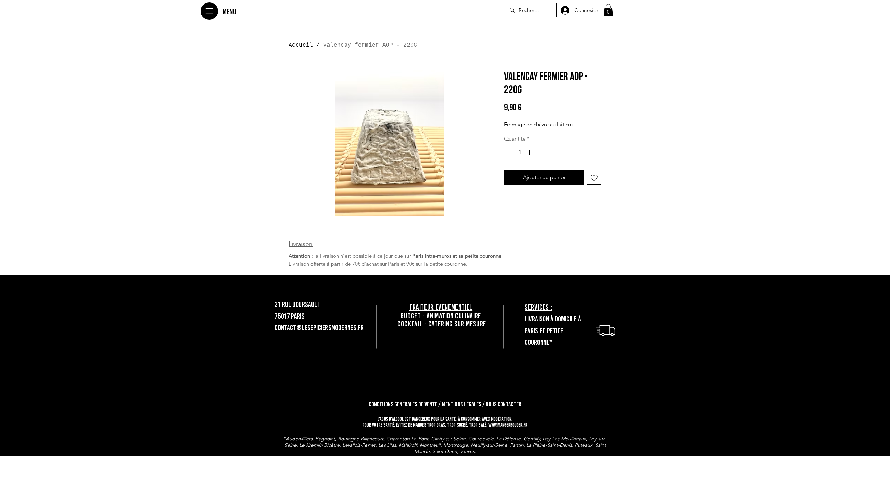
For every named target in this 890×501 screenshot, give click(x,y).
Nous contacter (503, 404)
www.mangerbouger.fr (507, 425)
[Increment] (530, 152)
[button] (608, 10)
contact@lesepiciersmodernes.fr (319, 327)
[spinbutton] (520, 152)
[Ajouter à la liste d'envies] (594, 177)
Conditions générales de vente (403, 404)
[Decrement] (510, 152)
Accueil (301, 45)
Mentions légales (461, 404)
